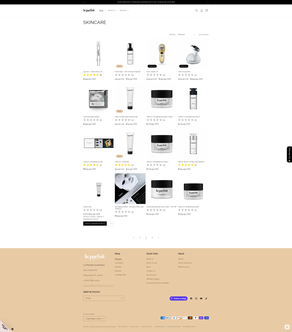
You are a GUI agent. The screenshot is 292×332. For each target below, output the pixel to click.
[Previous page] (133, 237)
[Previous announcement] (84, 2)
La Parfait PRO (120, 275)
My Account (151, 275)
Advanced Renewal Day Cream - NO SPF (161, 207)
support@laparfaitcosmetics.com (98, 285)
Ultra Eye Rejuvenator (91, 117)
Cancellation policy (189, 326)
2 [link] (146, 237)
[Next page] (158, 237)
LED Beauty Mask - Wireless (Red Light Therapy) (129, 208)
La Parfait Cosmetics (95, 326)
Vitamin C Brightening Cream (157, 162)
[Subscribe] (121, 298)
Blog (148, 267)
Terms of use (151, 263)
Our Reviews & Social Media (157, 283)
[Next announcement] (207, 2)
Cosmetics (119, 263)
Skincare (118, 259)
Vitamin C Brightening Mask (188, 207)
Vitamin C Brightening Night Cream (159, 117)
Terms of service (146, 326)
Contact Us (150, 271)
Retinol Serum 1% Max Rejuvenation (191, 162)
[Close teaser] (12, 329)
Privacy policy (134, 326)
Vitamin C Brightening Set (93, 162)
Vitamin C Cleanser (122, 162)
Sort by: (173, 34)
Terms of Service (185, 263)
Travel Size (87, 207)
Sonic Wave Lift (152, 72)
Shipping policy (160, 326)
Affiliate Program (153, 279)
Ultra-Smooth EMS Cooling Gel (126, 117)
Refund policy (183, 267)
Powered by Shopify (109, 326)
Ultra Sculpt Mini (184, 72)
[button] (102, 10)
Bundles (118, 267)
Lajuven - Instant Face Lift (92, 72)
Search (181, 259)
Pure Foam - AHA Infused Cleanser (128, 72)
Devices (118, 271)
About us (150, 259)
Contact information (174, 326)
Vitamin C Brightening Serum (189, 117)
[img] (91, 75)
